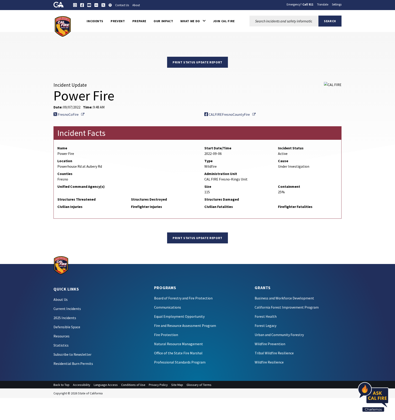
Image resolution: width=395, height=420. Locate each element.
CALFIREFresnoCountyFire (232, 114)
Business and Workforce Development (284, 298)
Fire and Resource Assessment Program (185, 325)
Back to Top (61, 385)
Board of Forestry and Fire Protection (183, 298)
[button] (193, 21)
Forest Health (266, 316)
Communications (167, 307)
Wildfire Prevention (270, 344)
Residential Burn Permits (73, 363)
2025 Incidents (64, 317)
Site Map (177, 385)
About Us (60, 299)
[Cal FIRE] (62, 26)
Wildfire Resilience (269, 362)
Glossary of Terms (199, 385)
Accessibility (81, 385)
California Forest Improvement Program (287, 307)
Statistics (61, 345)
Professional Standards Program (180, 362)
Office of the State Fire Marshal (178, 353)
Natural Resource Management (178, 344)
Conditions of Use (133, 385)
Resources (61, 336)
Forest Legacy (265, 325)
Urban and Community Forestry (279, 334)
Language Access (106, 385)
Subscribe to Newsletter (72, 354)
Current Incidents (67, 308)
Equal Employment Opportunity (179, 316)
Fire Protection (166, 334)
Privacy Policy (158, 385)
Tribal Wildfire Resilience (274, 353)
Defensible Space (66, 327)
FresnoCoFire (70, 114)
